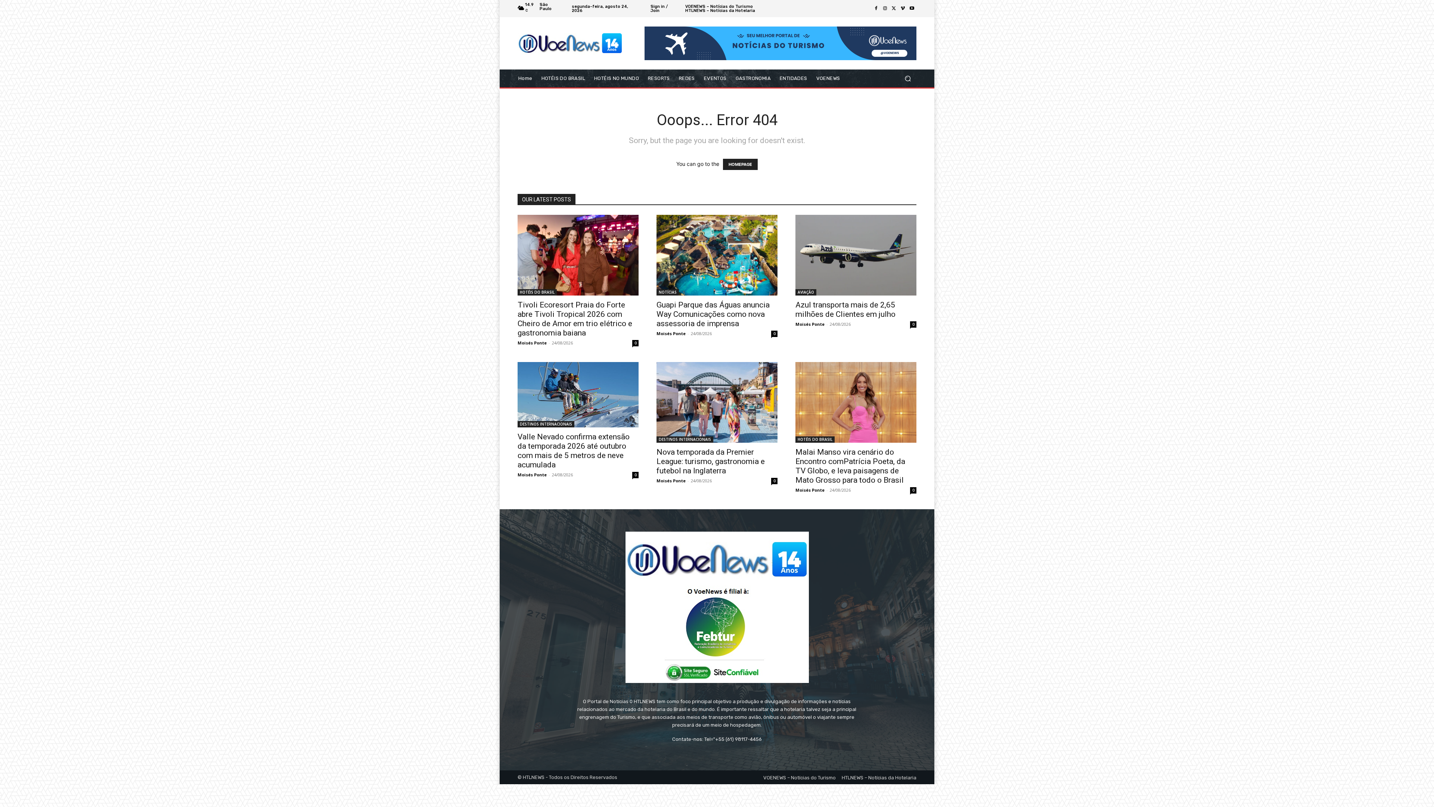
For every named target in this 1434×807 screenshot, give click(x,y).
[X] (894, 8)
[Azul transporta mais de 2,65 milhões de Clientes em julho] (855, 255)
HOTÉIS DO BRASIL (537, 292)
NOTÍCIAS (668, 292)
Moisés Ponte (532, 343)
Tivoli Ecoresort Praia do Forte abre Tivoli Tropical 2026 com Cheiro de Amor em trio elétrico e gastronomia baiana (575, 318)
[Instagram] (885, 8)
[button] (907, 78)
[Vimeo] (902, 8)
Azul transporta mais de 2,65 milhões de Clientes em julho (845, 309)
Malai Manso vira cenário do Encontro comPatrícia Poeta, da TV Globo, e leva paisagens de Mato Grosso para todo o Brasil (850, 466)
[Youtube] (911, 8)
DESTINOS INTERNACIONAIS (546, 424)
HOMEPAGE (740, 164)
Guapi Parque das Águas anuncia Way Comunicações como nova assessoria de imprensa (713, 314)
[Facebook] (876, 8)
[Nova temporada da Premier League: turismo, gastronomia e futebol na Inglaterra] (717, 402)
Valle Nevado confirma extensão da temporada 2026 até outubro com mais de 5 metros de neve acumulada (574, 450)
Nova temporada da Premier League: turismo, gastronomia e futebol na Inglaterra (711, 461)
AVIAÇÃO (806, 292)
